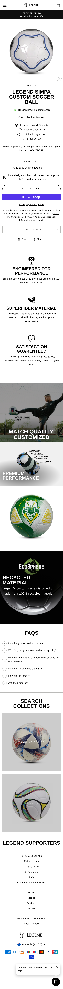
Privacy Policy (31, 866)
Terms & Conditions (31, 856)
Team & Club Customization (31, 918)
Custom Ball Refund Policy (31, 882)
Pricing (30, 161)
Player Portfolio (31, 923)
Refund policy (31, 861)
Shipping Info (31, 872)
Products (31, 903)
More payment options (31, 204)
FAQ (31, 877)
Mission (31, 898)
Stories (31, 908)
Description (32, 229)
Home (31, 892)
